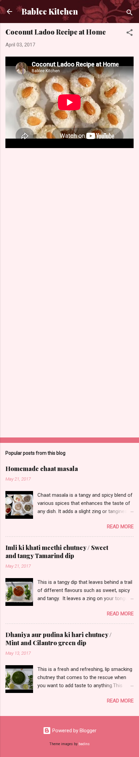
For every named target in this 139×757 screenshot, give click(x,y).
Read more (120, 527)
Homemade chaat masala (41, 469)
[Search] (130, 13)
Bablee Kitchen (50, 11)
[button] (130, 33)
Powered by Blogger (73, 731)
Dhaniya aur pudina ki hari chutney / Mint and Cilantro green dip (58, 639)
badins (84, 744)
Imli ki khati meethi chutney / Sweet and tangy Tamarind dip (56, 552)
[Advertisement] (69, 379)
